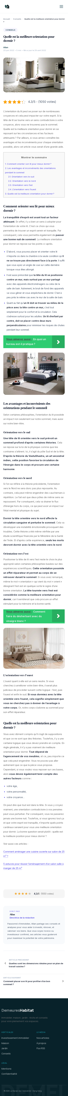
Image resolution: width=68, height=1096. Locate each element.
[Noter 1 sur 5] (16, 893)
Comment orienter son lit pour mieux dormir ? (28, 164)
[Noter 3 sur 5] (23, 893)
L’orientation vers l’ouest (22, 189)
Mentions (6, 1068)
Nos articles (43, 1037)
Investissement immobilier (15, 1037)
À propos (41, 1043)
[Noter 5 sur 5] (30, 893)
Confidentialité (9, 1073)
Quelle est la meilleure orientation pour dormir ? (29, 193)
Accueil (6, 19)
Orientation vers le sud (21, 176)
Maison (5, 1043)
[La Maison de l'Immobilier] (26, 6)
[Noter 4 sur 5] (26, 893)
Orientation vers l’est (20, 185)
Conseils (17, 19)
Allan (5, 47)
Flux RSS (41, 1048)
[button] (61, 6)
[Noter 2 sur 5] (19, 893)
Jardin (4, 1048)
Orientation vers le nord (22, 181)
